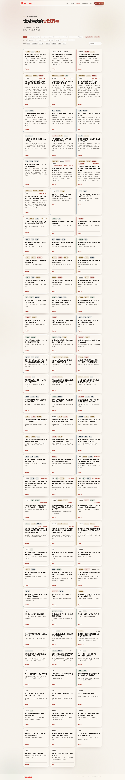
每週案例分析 (32, 40)
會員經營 (51, 40)
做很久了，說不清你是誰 (76, 37)
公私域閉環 (71, 40)
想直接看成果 (89, 37)
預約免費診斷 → (99, 3)
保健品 (54, 43)
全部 (25, 37)
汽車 (65, 43)
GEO (45, 40)
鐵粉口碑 (64, 40)
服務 (67, 3)
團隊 (91, 3)
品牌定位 (58, 40)
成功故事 (72, 3)
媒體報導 (97, 37)
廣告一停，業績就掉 (34, 37)
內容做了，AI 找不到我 (61, 37)
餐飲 (29, 43)
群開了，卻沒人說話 (48, 37)
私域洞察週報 (85, 3)
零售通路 (35, 43)
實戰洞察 (78, 3)
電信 (60, 43)
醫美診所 (48, 43)
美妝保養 (41, 43)
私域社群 (39, 40)
